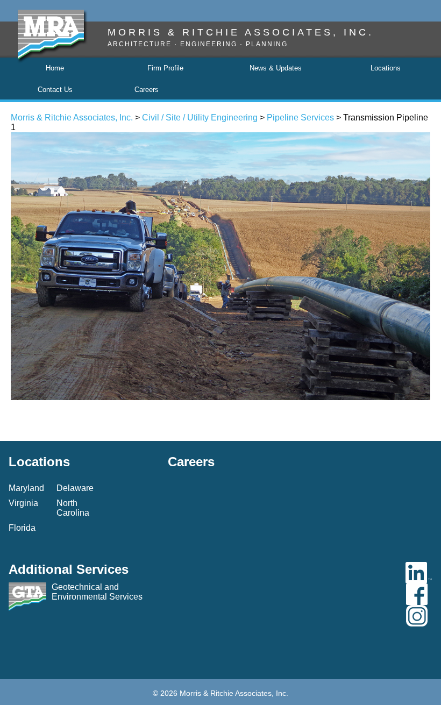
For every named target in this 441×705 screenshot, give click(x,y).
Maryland (26, 488)
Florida (22, 527)
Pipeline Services (300, 117)
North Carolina (72, 508)
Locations (386, 68)
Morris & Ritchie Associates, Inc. (72, 117)
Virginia (23, 503)
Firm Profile (165, 68)
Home (55, 68)
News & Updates (276, 68)
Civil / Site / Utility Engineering (200, 117)
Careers (146, 90)
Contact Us (55, 90)
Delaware (75, 488)
